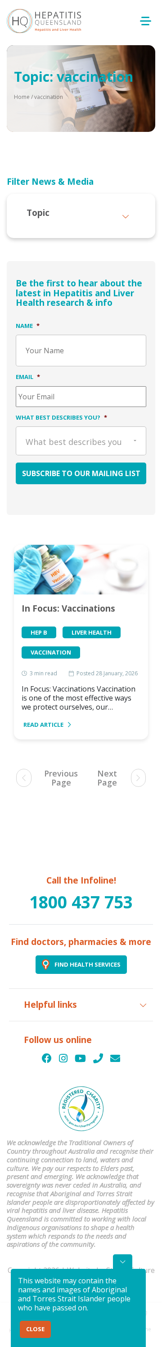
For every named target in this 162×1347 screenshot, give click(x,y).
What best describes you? (61, 417)
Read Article (43, 724)
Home (22, 97)
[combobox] (81, 440)
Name (28, 326)
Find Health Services (87, 964)
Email (28, 377)
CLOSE (35, 1329)
